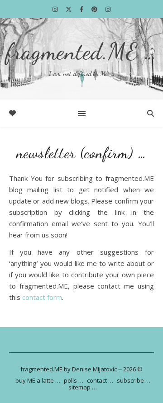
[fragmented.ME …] (81, 59)
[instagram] (56, 9)
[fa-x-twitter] (69, 9)
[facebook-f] (82, 9)
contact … (100, 380)
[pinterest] (95, 9)
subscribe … (133, 380)
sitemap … (82, 387)
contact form (42, 297)
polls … (73, 380)
